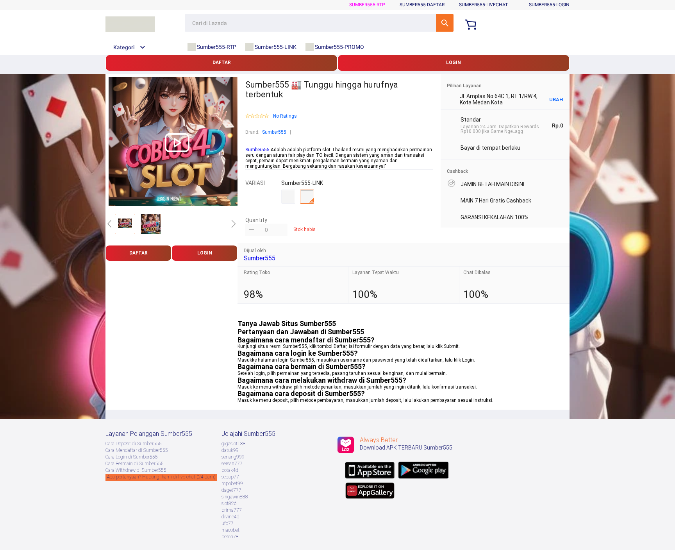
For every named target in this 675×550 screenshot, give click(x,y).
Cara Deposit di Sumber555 (133, 443)
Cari (445, 23)
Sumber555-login (549, 4)
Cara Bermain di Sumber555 (134, 463)
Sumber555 (274, 132)
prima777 (231, 510)
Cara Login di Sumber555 (131, 457)
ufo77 (227, 523)
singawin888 (234, 497)
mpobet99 (232, 483)
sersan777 (232, 463)
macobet (230, 530)
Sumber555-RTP (367, 4)
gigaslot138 (233, 443)
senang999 (233, 457)
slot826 (229, 503)
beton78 (230, 536)
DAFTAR (221, 62)
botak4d (229, 470)
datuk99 (230, 450)
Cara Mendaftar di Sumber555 (136, 450)
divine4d (230, 517)
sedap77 (230, 477)
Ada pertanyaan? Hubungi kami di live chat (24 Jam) (161, 477)
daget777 (231, 490)
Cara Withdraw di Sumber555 (135, 470)
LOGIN (453, 62)
